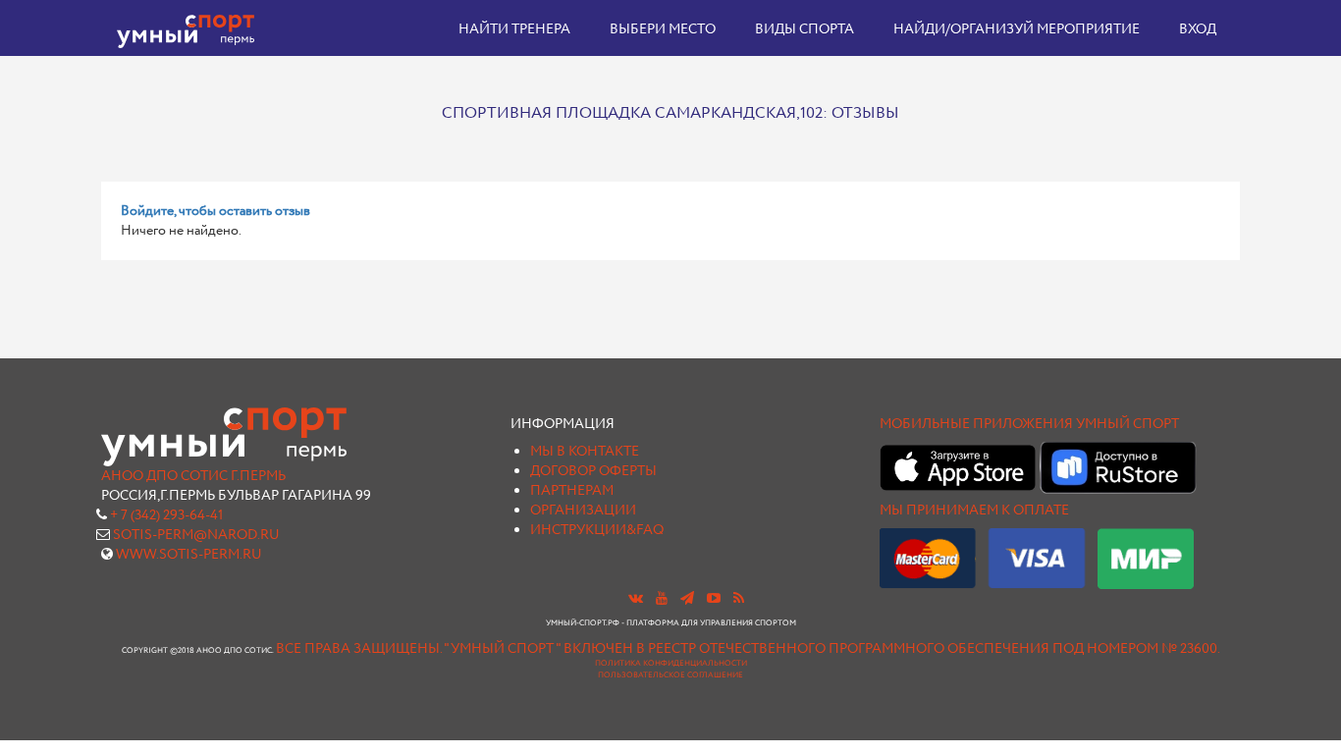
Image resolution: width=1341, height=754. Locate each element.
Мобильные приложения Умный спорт (1029, 424)
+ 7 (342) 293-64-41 (166, 515)
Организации (583, 510)
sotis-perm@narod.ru (196, 535)
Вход (1197, 29)
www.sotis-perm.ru (189, 555)
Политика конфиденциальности (671, 664)
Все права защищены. (359, 649)
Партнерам (572, 491)
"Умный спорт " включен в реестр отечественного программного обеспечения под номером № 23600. (832, 649)
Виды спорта (804, 29)
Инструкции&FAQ (597, 530)
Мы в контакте (584, 451)
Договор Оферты (593, 471)
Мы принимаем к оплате (974, 510)
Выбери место (663, 29)
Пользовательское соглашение (670, 675)
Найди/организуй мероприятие (1016, 29)
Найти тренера (514, 29)
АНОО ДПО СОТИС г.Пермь (193, 476)
